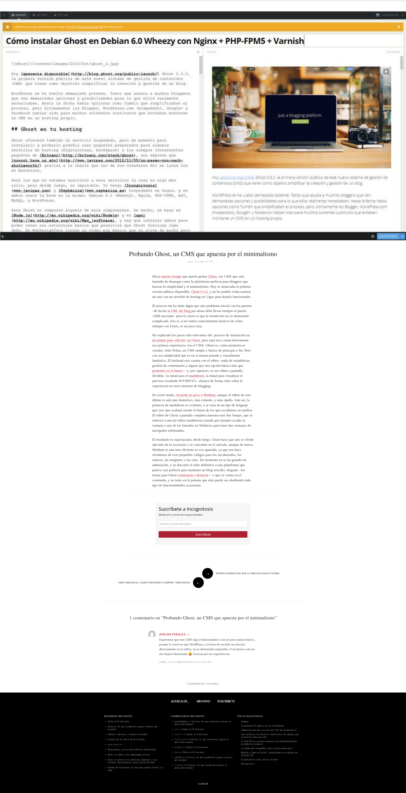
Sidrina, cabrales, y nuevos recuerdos (128, 734)
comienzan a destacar (193, 475)
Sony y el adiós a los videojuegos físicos (129, 754)
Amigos (245, 721)
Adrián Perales (172, 634)
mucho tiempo (171, 276)
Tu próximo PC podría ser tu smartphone (262, 725)
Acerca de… (180, 701)
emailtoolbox (181, 721)
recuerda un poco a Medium (195, 395)
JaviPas (178, 757)
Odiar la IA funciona (118, 721)
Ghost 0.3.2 (199, 292)
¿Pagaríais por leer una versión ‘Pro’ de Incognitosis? (269, 730)
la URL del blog (179, 311)
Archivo (203, 701)
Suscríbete (203, 534)
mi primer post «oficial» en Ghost (176, 340)
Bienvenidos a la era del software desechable (132, 749)
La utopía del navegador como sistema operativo (266, 748)
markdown (196, 376)
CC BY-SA (203, 783)
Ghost (212, 276)
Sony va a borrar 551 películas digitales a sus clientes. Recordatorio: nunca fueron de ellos (132, 761)
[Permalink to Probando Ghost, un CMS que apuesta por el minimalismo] (203, 126)
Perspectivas (248, 764)
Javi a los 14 (115, 744)
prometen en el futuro (167, 371)
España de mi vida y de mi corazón (126, 739)
